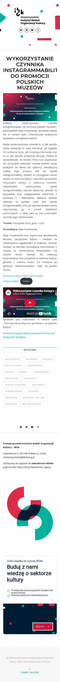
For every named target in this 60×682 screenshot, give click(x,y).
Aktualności (12, 359)
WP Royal (45, 661)
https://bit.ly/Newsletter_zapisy (33, 467)
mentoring (11, 378)
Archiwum (32, 359)
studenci (33, 391)
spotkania (38, 385)
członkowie (35, 365)
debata (9, 372)
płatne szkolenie (15, 385)
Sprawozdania (13, 391)
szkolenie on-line (34, 397)
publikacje (30, 378)
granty (23, 372)
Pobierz (26, 281)
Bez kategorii (13, 365)
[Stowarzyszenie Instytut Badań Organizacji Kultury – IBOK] (30, 16)
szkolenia (11, 397)
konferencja (41, 372)
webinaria (11, 404)
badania (48, 359)
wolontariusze (32, 404)
